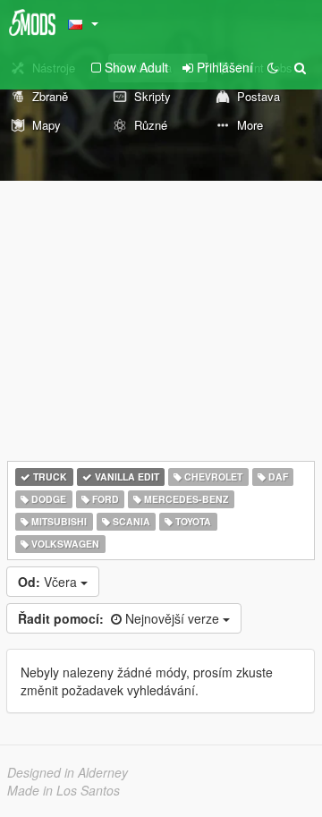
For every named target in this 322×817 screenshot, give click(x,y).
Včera (49, 582)
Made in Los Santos (63, 790)
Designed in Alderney (67, 772)
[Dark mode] (272, 67)
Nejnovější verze (120, 618)
